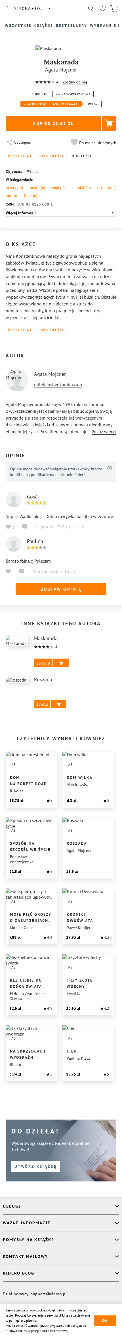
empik (59, 187)
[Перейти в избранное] (102, 8)
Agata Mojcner (61, 69)
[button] (92, 143)
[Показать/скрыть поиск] (91, 8)
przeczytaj (14, 187)
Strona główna (32, 8)
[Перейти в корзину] (114, 8)
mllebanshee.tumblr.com (58, 384)
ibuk (30, 195)
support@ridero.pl (49, 1293)
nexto (37, 187)
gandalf (81, 187)
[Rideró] (7, 8)
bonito (11, 195)
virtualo (105, 187)
